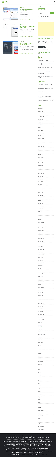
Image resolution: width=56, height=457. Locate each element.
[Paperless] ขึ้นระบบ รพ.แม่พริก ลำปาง (43, 436)
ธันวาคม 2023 (40, 143)
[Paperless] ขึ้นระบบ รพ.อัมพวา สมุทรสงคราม (27, 436)
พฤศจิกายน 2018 (41, 303)
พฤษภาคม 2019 (41, 287)
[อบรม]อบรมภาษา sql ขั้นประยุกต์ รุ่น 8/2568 (23, 437)
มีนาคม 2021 (40, 227)
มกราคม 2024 (40, 141)
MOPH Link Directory (41, 9)
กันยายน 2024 (40, 127)
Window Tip (40, 413)
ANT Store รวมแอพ (29, 438)
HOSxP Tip (23, 19)
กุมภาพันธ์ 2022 (41, 197)
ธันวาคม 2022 (40, 170)
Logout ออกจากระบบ (41, 8)
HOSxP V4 (40, 358)
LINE (39, 369)
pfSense (39, 388)
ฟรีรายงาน (40, 421)
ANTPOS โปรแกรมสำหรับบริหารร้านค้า (25, 440)
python (39, 402)
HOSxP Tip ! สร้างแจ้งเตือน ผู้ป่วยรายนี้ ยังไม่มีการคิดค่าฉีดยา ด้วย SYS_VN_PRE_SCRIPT (45, 90)
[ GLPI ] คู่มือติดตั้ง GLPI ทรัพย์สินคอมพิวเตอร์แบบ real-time (45, 64)
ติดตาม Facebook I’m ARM (44, 16)
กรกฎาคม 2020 (41, 249)
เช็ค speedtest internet (49, 451)
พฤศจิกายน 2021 (41, 206)
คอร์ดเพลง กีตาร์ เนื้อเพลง (26, 448)
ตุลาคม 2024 (40, 124)
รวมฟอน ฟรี (23, 451)
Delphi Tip (23, 36)
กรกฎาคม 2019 (41, 281)
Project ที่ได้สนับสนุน (49, 445)
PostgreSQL (40, 394)
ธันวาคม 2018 (40, 300)
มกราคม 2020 (40, 265)
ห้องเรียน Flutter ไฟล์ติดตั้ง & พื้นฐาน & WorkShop (34, 451)
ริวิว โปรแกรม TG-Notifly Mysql (43, 60)
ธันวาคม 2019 (40, 268)
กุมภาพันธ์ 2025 (41, 116)
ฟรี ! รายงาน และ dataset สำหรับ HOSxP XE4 (11, 451)
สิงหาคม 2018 (40, 311)
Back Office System (41, 334)
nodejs (39, 385)
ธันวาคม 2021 (40, 203)
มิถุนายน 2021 (40, 219)
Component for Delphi (44, 440)
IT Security (40, 364)
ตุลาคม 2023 (40, 149)
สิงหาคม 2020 (40, 246)
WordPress (34, 454)
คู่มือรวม (39, 418)
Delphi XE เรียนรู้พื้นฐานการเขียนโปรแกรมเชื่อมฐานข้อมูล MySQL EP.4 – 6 (41, 441)
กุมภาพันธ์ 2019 (41, 295)
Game (39, 350)
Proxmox (40, 399)
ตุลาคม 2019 (40, 273)
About (34, 437)
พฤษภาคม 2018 (41, 319)
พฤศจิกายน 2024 (41, 122)
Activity (47, 437)
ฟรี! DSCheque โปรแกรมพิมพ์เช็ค (47, 94)
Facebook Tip (40, 342)
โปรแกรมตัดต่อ (41, 429)
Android (39, 331)
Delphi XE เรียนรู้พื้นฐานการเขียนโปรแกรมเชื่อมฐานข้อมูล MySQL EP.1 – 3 (15, 441)
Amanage (40, 329)
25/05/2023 (22, 7)
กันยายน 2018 (40, 308)
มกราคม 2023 (40, 168)
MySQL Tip (40, 380)
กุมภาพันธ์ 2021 (41, 230)
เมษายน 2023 (40, 160)
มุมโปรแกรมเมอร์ (41, 426)
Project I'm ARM (41, 396)
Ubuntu (39, 407)
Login (27, 444)
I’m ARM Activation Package (41, 442)
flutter (39, 348)
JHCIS (39, 367)
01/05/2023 (22, 41)
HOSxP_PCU (40, 361)
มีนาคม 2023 (40, 162)
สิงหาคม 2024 (40, 130)
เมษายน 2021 (40, 225)
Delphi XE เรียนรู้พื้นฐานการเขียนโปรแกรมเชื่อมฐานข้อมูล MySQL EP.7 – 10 (22, 442)
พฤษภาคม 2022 (41, 189)
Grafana (39, 353)
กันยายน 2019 (40, 276)
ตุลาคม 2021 (40, 208)
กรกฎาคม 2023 (41, 151)
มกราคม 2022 (40, 200)
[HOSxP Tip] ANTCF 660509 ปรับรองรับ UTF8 (27, 27)
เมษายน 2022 (40, 192)
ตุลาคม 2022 (40, 176)
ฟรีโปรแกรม (40, 423)
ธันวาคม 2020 (40, 235)
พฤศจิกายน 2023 (41, 146)
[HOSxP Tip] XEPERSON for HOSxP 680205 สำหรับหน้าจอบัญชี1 (46, 72)
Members (44, 444)
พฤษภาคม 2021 (41, 222)
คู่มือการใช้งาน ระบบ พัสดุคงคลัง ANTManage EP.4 (40, 448)
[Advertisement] (46, 29)
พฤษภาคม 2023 (41, 157)
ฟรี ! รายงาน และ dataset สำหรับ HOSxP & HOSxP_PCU (39, 449)
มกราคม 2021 (40, 233)
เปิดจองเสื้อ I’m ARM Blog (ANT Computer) (19, 452)
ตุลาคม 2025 (40, 108)
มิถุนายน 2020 (40, 252)
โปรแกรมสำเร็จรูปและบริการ (39, 452)
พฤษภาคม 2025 (41, 114)
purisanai (40, 88)
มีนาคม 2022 (40, 195)
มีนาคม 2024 (40, 135)
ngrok (39, 383)
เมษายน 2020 (40, 257)
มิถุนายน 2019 (40, 284)
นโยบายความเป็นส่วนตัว (24, 449)
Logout (31, 444)
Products (42, 445)
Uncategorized (41, 410)
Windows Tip (40, 415)
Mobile (39, 377)
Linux (39, 372)
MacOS (39, 375)
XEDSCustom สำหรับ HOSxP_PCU (14, 448)
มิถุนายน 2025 (40, 111)
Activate (43, 437)
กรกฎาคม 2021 (41, 216)
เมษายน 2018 (40, 322)
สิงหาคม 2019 (40, 279)
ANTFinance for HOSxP (13, 440)
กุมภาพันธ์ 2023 (41, 165)
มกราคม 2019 (40, 298)
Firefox (39, 345)
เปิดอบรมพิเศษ (31, 452)
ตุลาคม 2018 (40, 306)
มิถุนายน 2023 (40, 154)
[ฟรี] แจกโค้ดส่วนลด (11, 437)
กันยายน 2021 (40, 211)
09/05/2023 (22, 24)
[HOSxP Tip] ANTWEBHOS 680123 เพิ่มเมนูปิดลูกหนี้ (45, 77)
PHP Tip (39, 391)
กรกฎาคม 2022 (41, 184)
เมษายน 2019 (40, 290)
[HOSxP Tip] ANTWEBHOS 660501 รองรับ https (26, 44)
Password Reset (22, 445)
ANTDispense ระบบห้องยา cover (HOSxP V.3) (41, 438)
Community (36, 440)
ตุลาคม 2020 (40, 241)
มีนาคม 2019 (40, 292)
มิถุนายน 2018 (40, 317)
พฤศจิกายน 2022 (41, 173)
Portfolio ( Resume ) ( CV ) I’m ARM (33, 445)
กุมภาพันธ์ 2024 (41, 138)
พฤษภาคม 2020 (41, 254)
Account (38, 437)
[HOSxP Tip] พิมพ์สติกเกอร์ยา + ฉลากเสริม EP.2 (27, 10)
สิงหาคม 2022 (40, 181)
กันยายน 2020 (40, 243)
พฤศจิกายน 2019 (41, 271)
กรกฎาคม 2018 (41, 314)
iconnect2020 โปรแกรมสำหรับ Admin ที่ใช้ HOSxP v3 (15, 444)
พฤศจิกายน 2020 (41, 238)
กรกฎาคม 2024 (41, 132)
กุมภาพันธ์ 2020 (41, 262)
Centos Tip (40, 337)
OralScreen (15, 445)
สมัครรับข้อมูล (41, 47)
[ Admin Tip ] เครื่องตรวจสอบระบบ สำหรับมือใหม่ (45, 68)
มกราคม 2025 (40, 119)
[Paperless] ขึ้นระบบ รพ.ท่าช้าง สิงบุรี (12, 436)
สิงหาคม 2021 (40, 214)
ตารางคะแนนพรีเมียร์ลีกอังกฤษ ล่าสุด (13, 449)
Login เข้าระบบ (40, 6)
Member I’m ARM (37, 444)
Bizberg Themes (45, 454)
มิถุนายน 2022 (40, 187)
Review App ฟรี (41, 404)
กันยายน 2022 (40, 178)
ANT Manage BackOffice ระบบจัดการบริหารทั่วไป (15, 438)
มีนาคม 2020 (40, 260)
